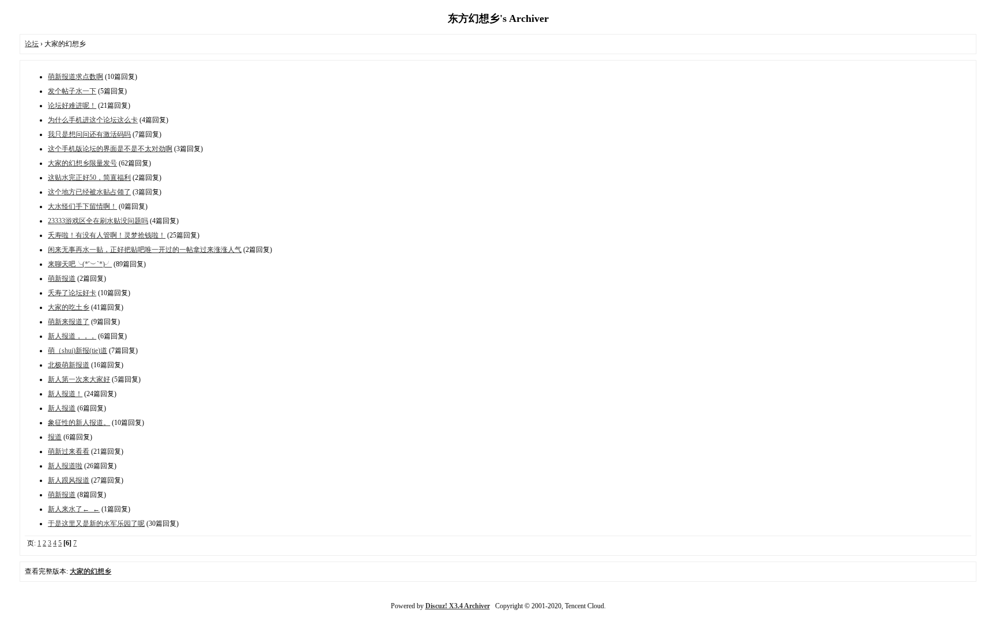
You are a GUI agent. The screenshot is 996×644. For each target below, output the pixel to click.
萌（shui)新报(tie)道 (77, 351)
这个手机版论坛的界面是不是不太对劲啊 (110, 149)
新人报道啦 (65, 466)
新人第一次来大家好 (79, 379)
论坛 (32, 44)
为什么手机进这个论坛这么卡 (93, 120)
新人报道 (62, 408)
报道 (55, 437)
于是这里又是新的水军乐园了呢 (96, 523)
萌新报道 (62, 278)
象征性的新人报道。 (79, 423)
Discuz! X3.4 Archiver (457, 606)
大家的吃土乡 (68, 307)
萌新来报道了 (68, 322)
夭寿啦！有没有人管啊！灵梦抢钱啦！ (106, 235)
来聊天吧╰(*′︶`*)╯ (80, 264)
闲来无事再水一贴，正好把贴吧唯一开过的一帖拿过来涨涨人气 (145, 250)
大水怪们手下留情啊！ (82, 206)
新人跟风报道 (68, 480)
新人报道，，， (72, 336)
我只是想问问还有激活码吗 (89, 134)
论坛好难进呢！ (72, 105)
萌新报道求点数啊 (75, 77)
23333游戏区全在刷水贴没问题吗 (98, 221)
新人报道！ (65, 394)
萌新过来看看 (68, 451)
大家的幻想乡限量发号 (82, 163)
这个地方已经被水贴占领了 (89, 192)
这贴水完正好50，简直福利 (89, 178)
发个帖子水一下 (72, 91)
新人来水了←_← (74, 509)
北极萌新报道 (68, 365)
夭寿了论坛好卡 (72, 293)
